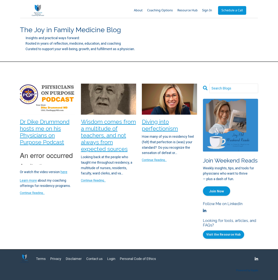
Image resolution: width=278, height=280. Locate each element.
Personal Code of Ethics (138, 259)
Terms (41, 259)
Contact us (94, 259)
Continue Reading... (32, 193)
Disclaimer (74, 259)
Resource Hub (187, 10)
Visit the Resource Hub (223, 234)
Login (111, 259)
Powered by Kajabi (247, 270)
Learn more (28, 180)
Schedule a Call (232, 10)
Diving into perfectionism (160, 125)
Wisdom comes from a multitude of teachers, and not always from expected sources (108, 135)
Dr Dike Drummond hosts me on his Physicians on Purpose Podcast (44, 131)
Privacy (55, 259)
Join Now (216, 191)
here (64, 172)
